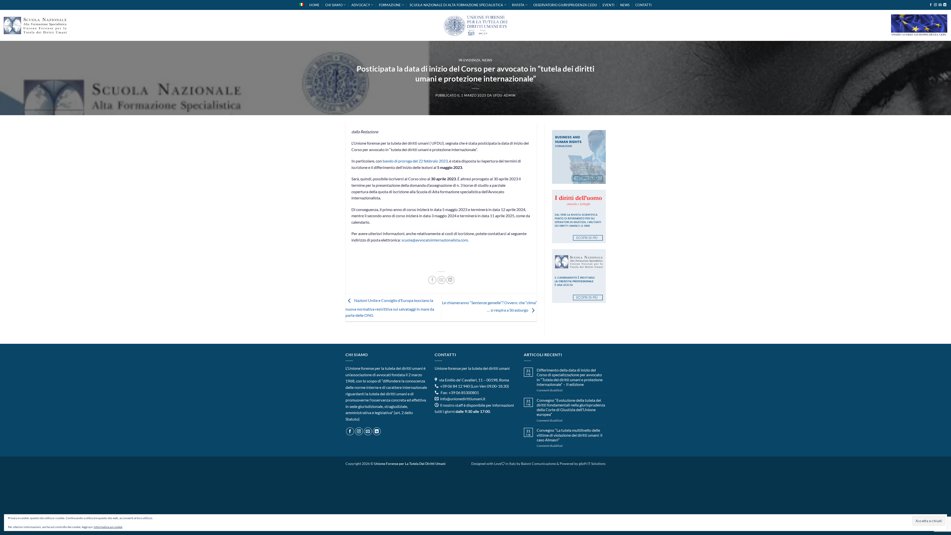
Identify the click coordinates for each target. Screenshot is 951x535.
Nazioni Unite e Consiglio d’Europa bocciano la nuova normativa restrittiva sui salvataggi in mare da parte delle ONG (389, 308)
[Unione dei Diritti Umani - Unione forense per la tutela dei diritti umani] (475, 25)
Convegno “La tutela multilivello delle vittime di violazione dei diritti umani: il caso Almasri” (569, 435)
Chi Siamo (334, 5)
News (625, 5)
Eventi (609, 5)
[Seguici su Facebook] (930, 5)
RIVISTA (518, 5)
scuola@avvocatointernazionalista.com (434, 240)
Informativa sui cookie (108, 527)
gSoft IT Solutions (592, 463)
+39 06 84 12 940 (454, 386)
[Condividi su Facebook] (432, 280)
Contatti (643, 5)
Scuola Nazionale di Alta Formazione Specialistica (456, 5)
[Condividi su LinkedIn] (450, 280)
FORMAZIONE (390, 5)
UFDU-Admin (504, 95)
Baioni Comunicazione (538, 463)
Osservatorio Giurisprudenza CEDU (565, 5)
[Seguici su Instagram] (935, 5)
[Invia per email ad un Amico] (441, 280)
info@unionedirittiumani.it (462, 398)
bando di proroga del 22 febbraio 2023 (415, 161)
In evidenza (469, 60)
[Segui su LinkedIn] (944, 5)
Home (314, 5)
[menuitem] (301, 4)
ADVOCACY (360, 5)
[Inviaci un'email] (940, 5)
